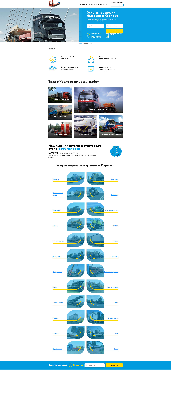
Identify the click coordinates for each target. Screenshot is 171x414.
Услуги (96, 4)
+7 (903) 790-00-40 (117, 2)
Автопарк (89, 4)
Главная (82, 4)
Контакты (103, 4)
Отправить (114, 30)
